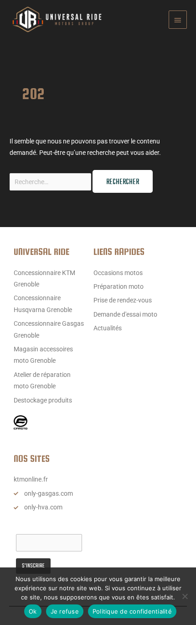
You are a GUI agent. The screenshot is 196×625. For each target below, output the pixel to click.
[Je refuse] (184, 596)
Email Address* (37, 526)
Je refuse (65, 611)
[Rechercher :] (51, 181)
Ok (33, 611)
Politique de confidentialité (132, 611)
